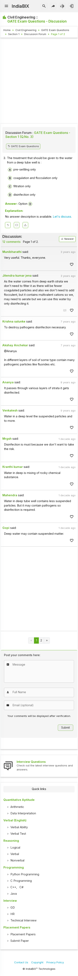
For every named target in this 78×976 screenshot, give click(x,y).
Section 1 (13, 34)
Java (13, 893)
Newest (69, 239)
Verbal (14, 854)
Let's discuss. (62, 216)
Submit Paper (19, 941)
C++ (13, 887)
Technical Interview (23, 920)
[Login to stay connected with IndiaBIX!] (71, 6)
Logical (15, 847)
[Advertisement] (39, 81)
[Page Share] (53, 6)
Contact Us (21, 962)
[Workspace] (16, 225)
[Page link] (47, 640)
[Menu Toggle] (6, 6)
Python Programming (24, 874)
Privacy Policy (55, 962)
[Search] (44, 6)
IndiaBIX (20, 6)
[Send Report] (25, 225)
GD (12, 907)
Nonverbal (17, 860)
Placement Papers (23, 934)
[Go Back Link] (8, 225)
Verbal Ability (19, 827)
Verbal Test (18, 833)
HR (12, 914)
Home (7, 30)
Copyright (37, 962)
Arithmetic (17, 807)
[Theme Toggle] (62, 6)
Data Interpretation (23, 813)
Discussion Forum (35, 34)
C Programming (21, 881)
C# (21, 887)
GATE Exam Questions (55, 30)
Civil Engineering (25, 30)
